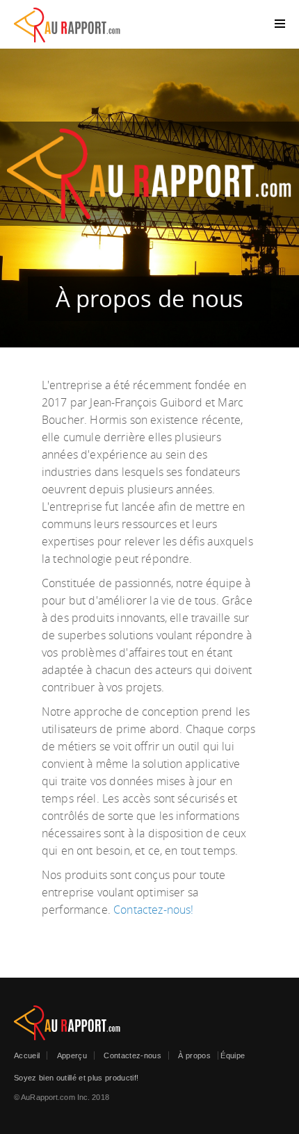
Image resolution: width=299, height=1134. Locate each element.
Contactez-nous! (153, 909)
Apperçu (72, 1055)
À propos (194, 1055)
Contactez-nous (132, 1055)
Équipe (232, 1055)
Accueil (27, 1055)
